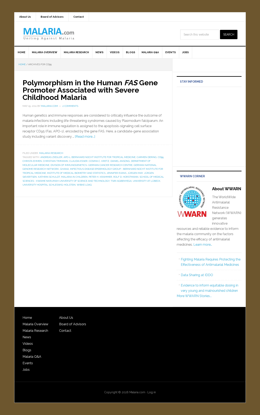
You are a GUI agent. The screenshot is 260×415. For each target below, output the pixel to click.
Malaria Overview (35, 324)
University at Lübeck (146, 180)
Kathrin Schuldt (49, 176)
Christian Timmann (55, 161)
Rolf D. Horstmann (125, 176)
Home (27, 318)
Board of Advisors (72, 324)
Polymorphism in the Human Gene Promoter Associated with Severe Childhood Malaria (90, 90)
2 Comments (70, 106)
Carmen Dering (147, 157)
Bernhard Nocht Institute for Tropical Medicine (103, 157)
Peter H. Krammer (100, 176)
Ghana (64, 169)
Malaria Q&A (32, 357)
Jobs (26, 370)
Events (28, 363)
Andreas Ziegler (51, 157)
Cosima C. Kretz (99, 161)
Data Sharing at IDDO (197, 275)
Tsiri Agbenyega (121, 180)
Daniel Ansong (120, 161)
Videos (28, 344)
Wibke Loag (84, 184)
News (27, 337)
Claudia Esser (78, 161)
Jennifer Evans (116, 173)
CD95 (161, 157)
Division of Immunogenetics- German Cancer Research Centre (91, 165)
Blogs (27, 350)
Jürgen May (135, 173)
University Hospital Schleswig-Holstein (49, 184)
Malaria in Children (74, 176)
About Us (66, 318)
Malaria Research (51, 153)
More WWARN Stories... (194, 296)
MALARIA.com (49, 34)
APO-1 (67, 157)
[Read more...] (85, 136)
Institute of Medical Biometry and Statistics (76, 173)
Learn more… (202, 244)
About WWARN (226, 188)
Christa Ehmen (32, 161)
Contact (65, 331)
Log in (151, 392)
